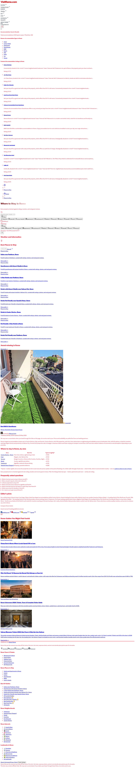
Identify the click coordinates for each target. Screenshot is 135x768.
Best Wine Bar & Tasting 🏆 (11, 699)
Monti (2, 461)
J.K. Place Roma (7, 75)
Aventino (6, 717)
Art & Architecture (9, 663)
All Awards (6, 705)
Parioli (5, 715)
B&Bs (5, 678)
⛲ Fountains (7, 748)
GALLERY (3, 20)
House (5, 58)
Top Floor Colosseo (8, 135)
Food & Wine (7, 657)
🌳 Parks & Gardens (9, 757)
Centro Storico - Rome (7, 455)
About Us (3, 762)
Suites (5, 675)
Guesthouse (7, 47)
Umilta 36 (6, 165)
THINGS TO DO (5, 7)
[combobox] (2, 232)
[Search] (2, 26)
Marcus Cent (12, 433)
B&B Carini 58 (7, 125)
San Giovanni (7, 719)
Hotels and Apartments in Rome (12, 671)
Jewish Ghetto (8, 720)
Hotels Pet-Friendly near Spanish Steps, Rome (16, 694)
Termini (3, 459)
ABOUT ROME (4, 22)
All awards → (4, 349)
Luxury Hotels (7, 680)
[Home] (5, 185)
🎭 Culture (7, 738)
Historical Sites (8, 661)
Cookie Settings (21, 762)
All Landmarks (7, 759)
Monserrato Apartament (9, 145)
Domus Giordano (7, 65)
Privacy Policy (14, 762)
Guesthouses (7, 676)
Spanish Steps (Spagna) (7, 465)
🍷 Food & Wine (8, 727)
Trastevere (4, 463)
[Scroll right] (5, 249)
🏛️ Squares (7, 750)
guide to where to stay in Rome (123, 469)
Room (5, 51)
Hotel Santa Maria (8, 175)
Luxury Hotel (7, 43)
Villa (5, 52)
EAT (2, 13)
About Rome (12, 642)
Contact (8, 762)
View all (9, 249)
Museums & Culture (9, 655)
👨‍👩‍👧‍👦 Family (6, 731)
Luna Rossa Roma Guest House (11, 95)
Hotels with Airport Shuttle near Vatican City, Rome (18, 692)
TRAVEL (3, 11)
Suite (5, 54)
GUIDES (3, 5)
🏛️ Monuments (8, 754)
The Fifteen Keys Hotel (9, 155)
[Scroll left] (2, 249)
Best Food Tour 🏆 (9, 703)
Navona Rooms (7, 115)
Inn (5, 56)
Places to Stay (7, 190)
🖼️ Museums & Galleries (10, 755)
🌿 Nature (6, 736)
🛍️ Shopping (7, 740)
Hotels (5, 673)
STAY (2, 16)
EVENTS (3, 9)
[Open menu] (1, 29)
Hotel (5, 42)
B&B (5, 49)
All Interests (7, 741)
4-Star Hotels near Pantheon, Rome (13, 690)
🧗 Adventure (7, 734)
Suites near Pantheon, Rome (11, 687)
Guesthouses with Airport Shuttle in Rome (15, 689)
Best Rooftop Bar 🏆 (9, 701)
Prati (2, 457)
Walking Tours (7, 659)
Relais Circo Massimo (9, 85)
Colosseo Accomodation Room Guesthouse (14, 105)
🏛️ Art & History (8, 729)
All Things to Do (8, 664)
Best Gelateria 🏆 (8, 698)
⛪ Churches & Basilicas (10, 752)
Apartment (7, 45)
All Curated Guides (9, 696)
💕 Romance (7, 732)
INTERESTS (4, 18)
